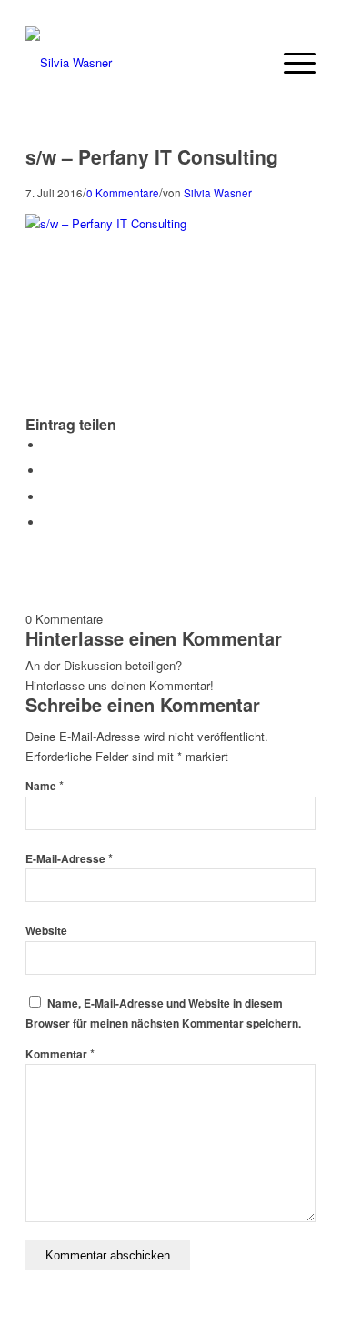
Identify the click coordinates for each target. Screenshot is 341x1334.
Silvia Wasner (218, 193)
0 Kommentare (122, 193)
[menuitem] (248, 62)
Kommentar (60, 1054)
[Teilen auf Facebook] (48, 445)
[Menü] (291, 62)
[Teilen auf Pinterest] (48, 497)
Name (44, 786)
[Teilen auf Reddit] (48, 522)
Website (46, 930)
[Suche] (248, 62)
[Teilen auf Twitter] (48, 470)
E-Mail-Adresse (69, 859)
